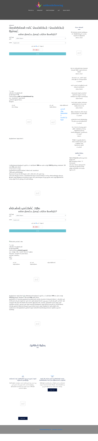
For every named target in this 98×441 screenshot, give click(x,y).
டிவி (59, 10)
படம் (38, 46)
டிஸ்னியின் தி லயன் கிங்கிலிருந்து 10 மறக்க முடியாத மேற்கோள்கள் (79, 120)
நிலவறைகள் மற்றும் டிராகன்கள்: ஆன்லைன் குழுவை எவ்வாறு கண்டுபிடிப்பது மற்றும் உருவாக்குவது (79, 94)
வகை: (10, 42)
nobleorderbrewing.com (45, 429)
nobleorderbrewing (53, 5)
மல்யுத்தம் (52, 375)
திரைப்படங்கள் (79, 37)
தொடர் (42, 46)
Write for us (31, 10)
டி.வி (23, 375)
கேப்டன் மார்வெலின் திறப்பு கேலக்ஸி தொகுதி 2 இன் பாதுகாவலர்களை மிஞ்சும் (79, 70)
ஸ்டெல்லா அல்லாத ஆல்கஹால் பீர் (77, 164)
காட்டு (37, 54)
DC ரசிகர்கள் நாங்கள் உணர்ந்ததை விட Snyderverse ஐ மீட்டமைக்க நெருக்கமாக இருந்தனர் (79, 33)
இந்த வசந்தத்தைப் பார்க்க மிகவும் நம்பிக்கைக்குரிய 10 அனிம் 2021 (79, 112)
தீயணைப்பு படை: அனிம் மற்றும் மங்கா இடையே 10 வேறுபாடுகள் (79, 78)
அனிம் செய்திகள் (50, 10)
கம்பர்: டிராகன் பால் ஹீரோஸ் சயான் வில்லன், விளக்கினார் (79, 86)
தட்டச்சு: (34, 46)
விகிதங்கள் (39, 10)
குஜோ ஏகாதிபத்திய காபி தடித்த (77, 168)
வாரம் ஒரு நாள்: (11, 38)
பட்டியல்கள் (79, 81)
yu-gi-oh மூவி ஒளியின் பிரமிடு (76, 166)
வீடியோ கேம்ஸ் (66, 10)
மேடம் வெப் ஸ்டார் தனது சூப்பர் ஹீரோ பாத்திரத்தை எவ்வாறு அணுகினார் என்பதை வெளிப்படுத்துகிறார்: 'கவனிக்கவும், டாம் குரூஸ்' (79, 130)
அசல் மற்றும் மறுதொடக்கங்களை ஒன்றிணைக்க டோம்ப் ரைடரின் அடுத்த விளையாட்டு (79, 104)
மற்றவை (79, 136)
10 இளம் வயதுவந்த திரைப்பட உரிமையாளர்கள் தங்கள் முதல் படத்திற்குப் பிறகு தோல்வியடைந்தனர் (79, 142)
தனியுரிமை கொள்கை (57, 429)
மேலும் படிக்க (23, 418)
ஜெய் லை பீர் (72, 170)
